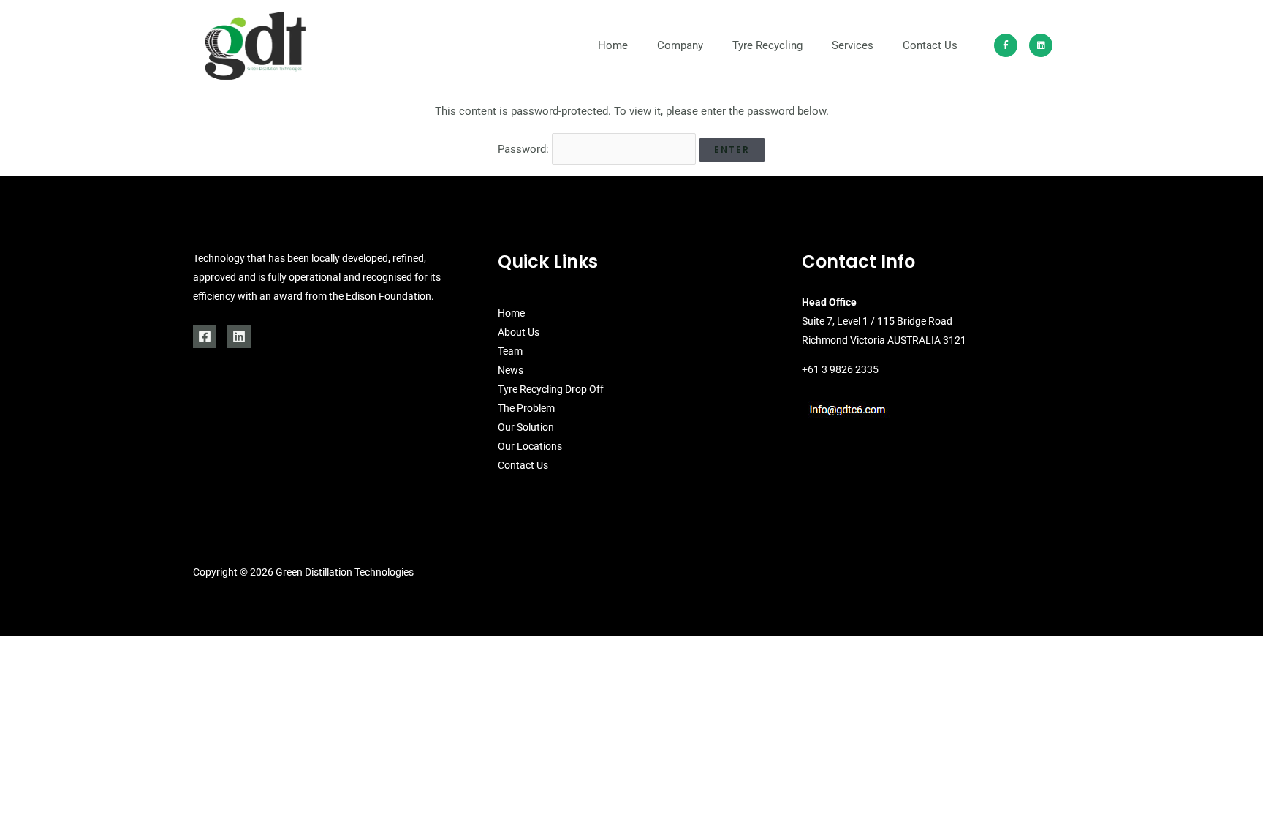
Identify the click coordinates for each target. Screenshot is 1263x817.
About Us (518, 332)
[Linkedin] (239, 336)
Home (613, 45)
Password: (525, 149)
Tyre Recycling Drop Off (551, 389)
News (510, 370)
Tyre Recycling (767, 45)
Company (680, 45)
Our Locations (530, 446)
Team (510, 351)
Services (852, 45)
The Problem (526, 408)
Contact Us (930, 45)
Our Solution (526, 427)
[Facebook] (204, 336)
